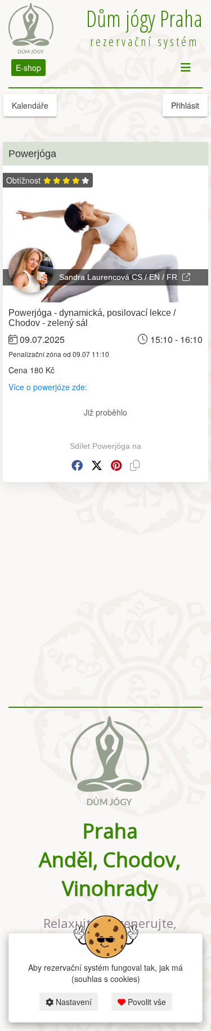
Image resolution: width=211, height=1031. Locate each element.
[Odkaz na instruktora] (186, 277)
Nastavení (72, 1001)
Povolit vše (145, 1001)
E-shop (28, 67)
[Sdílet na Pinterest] (116, 465)
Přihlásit (185, 105)
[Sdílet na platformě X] (96, 465)
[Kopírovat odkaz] (135, 465)
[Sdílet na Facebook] (77, 465)
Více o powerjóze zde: (48, 386)
